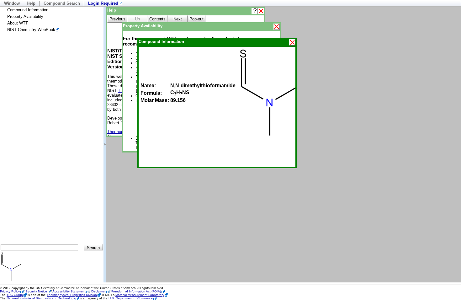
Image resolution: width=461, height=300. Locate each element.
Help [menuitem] (31, 3)
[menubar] (230, 3)
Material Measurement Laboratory (139, 295)
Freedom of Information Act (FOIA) (135, 291)
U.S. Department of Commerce (130, 298)
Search (93, 247)
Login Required (103, 3)
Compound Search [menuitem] (62, 3)
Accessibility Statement (69, 291)
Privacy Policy (10, 291)
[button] (255, 11)
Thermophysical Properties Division (72, 295)
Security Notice (35, 291)
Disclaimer (98, 291)
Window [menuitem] (12, 3)
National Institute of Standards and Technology (41, 298)
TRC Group (15, 295)
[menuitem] (105, 3)
